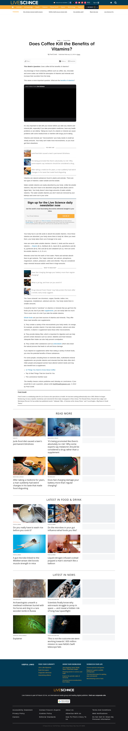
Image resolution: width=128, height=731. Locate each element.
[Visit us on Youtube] (79, 3)
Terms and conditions (101, 710)
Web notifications (100, 713)
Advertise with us (73, 713)
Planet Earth (54, 7)
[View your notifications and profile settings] (111, 2)
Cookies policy (45, 713)
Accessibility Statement (23, 710)
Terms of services (46, 220)
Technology (71, 7)
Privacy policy (19, 713)
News (78, 54)
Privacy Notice (29, 222)
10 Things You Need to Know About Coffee (40, 370)
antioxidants (57, 344)
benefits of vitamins (67, 80)
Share (28, 61)
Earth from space (43, 670)
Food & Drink (66, 40)
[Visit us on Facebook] (70, 3)
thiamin (34, 246)
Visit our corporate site (97, 695)
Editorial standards (47, 717)
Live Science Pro (109, 12)
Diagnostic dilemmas (44, 672)
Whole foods (28, 317)
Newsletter (72, 61)
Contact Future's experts (50, 710)
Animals (19, 7)
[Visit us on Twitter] (73, 3)
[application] (50, 103)
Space (63, 7)
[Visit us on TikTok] (85, 3)
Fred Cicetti (53, 54)
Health (37, 7)
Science (44, 7)
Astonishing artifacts (44, 675)
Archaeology (28, 7)
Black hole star (94, 12)
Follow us (63, 61)
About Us (70, 710)
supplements (49, 311)
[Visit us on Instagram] (76, 3)
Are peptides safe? (78, 12)
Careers (16, 717)
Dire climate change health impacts (33, 12)
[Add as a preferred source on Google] (64, 701)
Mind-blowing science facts (95, 678)
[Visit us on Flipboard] (82, 3)
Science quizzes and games (95, 667)
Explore (80, 7)
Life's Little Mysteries (44, 667)
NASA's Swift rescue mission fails (58, 12)
